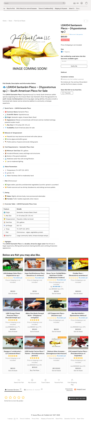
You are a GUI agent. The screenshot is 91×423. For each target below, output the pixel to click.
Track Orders (45, 382)
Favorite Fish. (59, 382)
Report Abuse (80, 418)
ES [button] (78, 3)
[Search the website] (63, 3)
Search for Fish (19, 382)
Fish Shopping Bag (72, 384)
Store (10, 21)
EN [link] (15, 418)
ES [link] (17, 418)
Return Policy (59, 418)
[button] (82, 3)
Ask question (79, 34)
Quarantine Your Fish (69, 418)
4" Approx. (66, 52)
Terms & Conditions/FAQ (46, 8)
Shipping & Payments (61, 8)
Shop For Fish (11, 8)
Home (3, 8)
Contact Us (79, 8)
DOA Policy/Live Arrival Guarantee (26, 8)
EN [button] (74, 3)
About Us (71, 8)
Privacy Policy (35, 418)
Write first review (77, 398)
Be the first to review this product (13, 401)
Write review (72, 34)
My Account (32, 382)
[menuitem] (84, 21)
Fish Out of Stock (19, 21)
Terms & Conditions (25, 418)
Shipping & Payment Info (47, 418)
